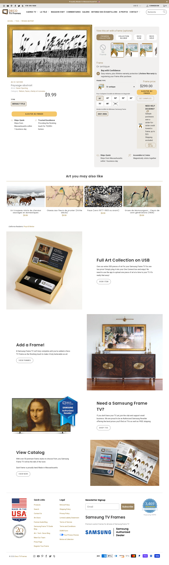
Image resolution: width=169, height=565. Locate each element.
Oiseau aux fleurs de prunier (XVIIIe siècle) (64, 196)
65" (131, 98)
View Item (103, 282)
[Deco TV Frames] (11, 12)
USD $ (135, 6)
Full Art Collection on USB (123, 260)
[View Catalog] (125, 463)
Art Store (37, 518)
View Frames (25, 360)
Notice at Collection (67, 539)
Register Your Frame (41, 546)
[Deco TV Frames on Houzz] (22, 6)
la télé (43, 12)
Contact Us (38, 513)
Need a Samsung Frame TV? (122, 406)
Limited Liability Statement (69, 518)
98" (115, 104)
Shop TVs (103, 428)
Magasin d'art (58, 12)
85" (107, 104)
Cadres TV (31, 12)
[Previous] (98, 50)
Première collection (105, 37)
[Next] (154, 50)
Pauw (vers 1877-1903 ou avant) (103, 196)
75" (100, 104)
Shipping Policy (65, 509)
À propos (123, 12)
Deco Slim (139, 37)
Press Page (38, 542)
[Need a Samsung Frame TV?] (44, 415)
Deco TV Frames (21, 556)
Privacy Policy (65, 513)
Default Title (18, 104)
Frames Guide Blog (40, 522)
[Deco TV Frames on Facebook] (15, 6)
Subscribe (127, 506)
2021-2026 (102, 114)
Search (36, 509)
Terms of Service (66, 522)
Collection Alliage (124, 37)
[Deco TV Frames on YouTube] (8, 6)
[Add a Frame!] (125, 352)
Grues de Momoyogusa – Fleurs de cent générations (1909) (142, 196)
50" (115, 98)
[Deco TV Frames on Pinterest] (11, 6)
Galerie (86, 12)
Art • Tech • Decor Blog (42, 533)
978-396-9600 (30, 6)
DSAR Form (64, 531)
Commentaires (73, 12)
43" (107, 98)
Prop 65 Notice (28, 226)
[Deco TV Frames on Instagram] (4, 6)
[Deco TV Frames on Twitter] (19, 6)
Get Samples (145, 98)
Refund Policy (65, 505)
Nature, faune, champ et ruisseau (32, 91)
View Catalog (30, 452)
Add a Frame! (30, 345)
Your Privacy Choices (71, 535)
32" (100, 98)
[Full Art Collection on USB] (44, 270)
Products (37, 505)
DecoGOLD (151, 37)
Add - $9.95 (150, 145)
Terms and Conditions (68, 526)
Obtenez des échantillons (104, 12)
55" (123, 98)
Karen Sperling (22, 88)
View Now (23, 474)
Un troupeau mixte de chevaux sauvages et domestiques (26, 196)
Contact (134, 12)
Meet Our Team (39, 538)
